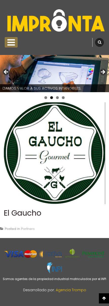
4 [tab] (63, 97)
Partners (28, 228)
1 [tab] (45, 97)
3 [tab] (57, 97)
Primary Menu (11, 42)
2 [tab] (51, 97)
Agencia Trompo (71, 290)
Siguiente (102, 72)
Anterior (6, 72)
